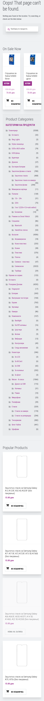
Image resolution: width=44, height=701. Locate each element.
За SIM (17, 366)
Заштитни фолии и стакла (21, 171)
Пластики (18, 253)
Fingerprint (16, 289)
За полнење (19, 370)
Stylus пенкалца (18, 144)
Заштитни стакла (21, 176)
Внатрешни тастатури (20, 298)
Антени (17, 334)
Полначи (15, 194)
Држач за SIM (20, 384)
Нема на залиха (15, 632)
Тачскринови (16, 420)
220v (16, 203)
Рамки (17, 393)
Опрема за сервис (15, 275)
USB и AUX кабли (18, 148)
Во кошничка (16, 102)
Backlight (18, 320)
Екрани (14, 302)
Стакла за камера (21, 411)
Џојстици (18, 330)
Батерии (15, 293)
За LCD (17, 357)
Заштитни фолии (21, 185)
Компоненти (16, 316)
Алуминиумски (20, 239)
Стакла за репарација (23, 416)
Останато (12, 280)
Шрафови (15, 429)
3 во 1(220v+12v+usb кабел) (25, 207)
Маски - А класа (18, 379)
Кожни (17, 248)
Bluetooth (18, 225)
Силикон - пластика (22, 262)
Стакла (14, 407)
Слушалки (15, 221)
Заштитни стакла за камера (25, 180)
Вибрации (18, 339)
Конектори (16, 352)
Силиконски (19, 266)
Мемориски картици (19, 189)
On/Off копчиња (20, 325)
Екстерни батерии (18, 167)
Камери (14, 311)
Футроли (15, 235)
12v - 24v (18, 198)
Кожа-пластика (20, 244)
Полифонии (16, 402)
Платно (17, 257)
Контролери (19, 343)
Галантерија (13, 130)
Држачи (15, 162)
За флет (18, 375)
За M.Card (18, 361)
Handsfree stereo (21, 230)
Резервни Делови (15, 284)
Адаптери (15, 158)
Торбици (18, 271)
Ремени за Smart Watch (21, 216)
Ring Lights (16, 139)
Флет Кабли (16, 425)
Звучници (15, 307)
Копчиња (18, 388)
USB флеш (16, 153)
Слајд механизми (21, 348)
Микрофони (16, 397)
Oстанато (15, 135)
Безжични (18, 212)
